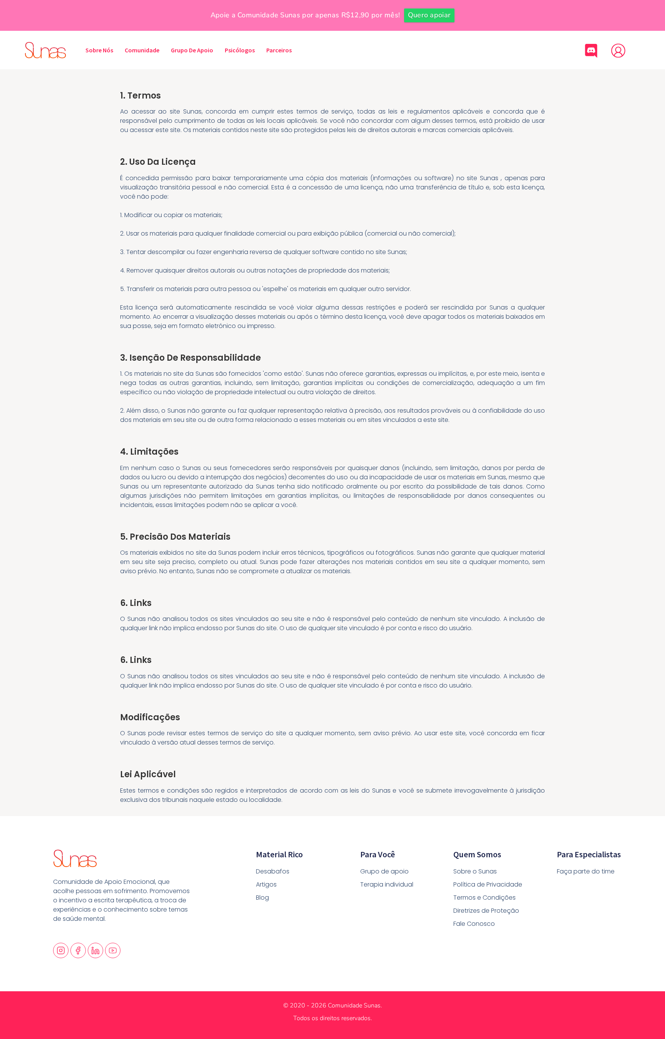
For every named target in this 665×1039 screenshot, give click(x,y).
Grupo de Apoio (192, 50)
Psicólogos (240, 50)
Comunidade (142, 50)
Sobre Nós (99, 50)
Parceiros (279, 50)
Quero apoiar (429, 15)
